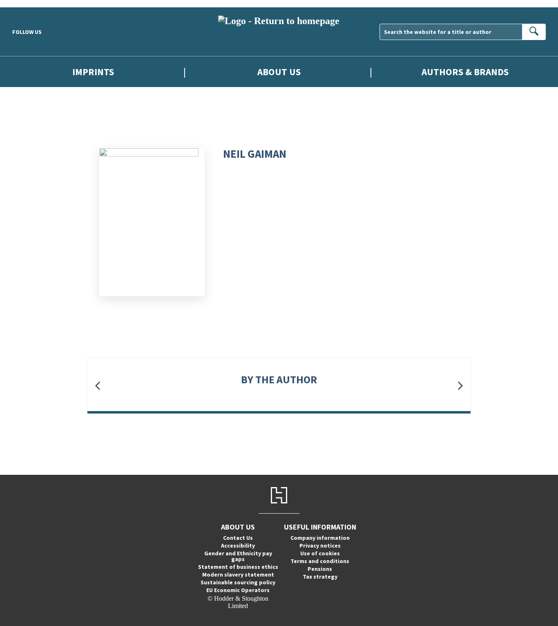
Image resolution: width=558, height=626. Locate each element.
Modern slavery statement (238, 574)
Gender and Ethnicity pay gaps (238, 556)
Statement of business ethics (238, 566)
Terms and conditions (319, 561)
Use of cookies (320, 553)
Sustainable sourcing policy (238, 582)
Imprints (93, 72)
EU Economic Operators (238, 590)
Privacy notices (320, 545)
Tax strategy (320, 576)
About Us (279, 72)
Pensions (320, 568)
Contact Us (238, 537)
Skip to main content (26, 3)
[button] (98, 385)
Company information (320, 537)
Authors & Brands (465, 72)
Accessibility (238, 545)
